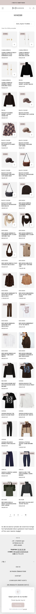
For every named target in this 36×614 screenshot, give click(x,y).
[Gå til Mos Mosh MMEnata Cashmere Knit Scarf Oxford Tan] (9, 220)
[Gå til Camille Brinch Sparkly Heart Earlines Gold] (9, 70)
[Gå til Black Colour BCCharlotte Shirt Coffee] (9, 130)
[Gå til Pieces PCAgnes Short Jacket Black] (27, 70)
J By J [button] (3, 562)
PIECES (21, 80)
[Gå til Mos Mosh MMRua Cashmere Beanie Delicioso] (27, 190)
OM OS (18, 567)
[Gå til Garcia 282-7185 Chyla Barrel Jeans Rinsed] (27, 459)
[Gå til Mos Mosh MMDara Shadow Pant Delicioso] (9, 310)
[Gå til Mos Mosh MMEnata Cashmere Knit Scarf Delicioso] (27, 220)
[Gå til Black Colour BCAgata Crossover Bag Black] (9, 190)
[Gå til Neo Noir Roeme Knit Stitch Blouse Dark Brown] (9, 370)
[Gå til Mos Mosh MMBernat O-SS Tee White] (27, 310)
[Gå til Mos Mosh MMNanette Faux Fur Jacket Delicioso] (9, 280)
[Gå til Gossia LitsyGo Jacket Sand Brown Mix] (27, 429)
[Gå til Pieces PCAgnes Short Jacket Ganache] (9, 100)
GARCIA (4, 469)
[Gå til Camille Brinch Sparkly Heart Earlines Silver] (27, 39)
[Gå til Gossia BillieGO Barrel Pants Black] (9, 429)
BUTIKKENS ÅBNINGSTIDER (18, 571)
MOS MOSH (22, 200)
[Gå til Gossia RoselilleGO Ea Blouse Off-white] (27, 400)
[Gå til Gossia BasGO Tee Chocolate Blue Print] (27, 370)
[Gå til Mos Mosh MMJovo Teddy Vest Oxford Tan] (27, 250)
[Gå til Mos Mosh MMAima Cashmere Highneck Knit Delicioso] (27, 340)
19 (25, 515)
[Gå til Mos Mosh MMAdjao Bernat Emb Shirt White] (9, 340)
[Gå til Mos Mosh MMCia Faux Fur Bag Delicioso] (9, 250)
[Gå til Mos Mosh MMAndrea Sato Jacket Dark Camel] (27, 280)
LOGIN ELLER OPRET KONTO (18, 580)
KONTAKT (18, 576)
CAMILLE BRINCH (6, 50)
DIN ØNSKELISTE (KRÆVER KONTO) (18, 585)
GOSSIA (21, 381)
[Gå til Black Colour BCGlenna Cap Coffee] (27, 100)
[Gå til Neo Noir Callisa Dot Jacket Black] (27, 489)
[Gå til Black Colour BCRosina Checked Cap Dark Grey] (9, 160)
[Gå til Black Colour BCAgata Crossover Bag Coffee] (27, 160)
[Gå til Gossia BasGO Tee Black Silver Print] (9, 400)
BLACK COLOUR (23, 110)
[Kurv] (33, 8)
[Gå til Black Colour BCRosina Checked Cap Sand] (27, 130)
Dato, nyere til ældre (23, 24)
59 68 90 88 (21, 550)
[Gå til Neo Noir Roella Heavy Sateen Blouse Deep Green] (9, 489)
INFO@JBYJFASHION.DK (20, 552)
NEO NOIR (4, 381)
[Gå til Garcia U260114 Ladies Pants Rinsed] (9, 459)
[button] (3, 8)
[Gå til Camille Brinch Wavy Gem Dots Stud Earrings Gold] (9, 39)
